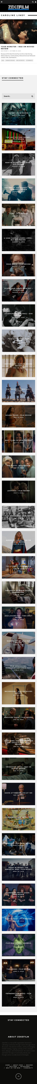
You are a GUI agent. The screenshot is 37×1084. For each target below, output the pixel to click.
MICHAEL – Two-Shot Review (18, 843)
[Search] (33, 2)
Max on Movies (20, 60)
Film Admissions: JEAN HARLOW (18, 339)
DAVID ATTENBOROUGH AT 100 (18, 793)
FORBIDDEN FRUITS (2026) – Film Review (18, 893)
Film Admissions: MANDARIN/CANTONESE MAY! (18, 667)
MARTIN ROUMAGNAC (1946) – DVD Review (18, 163)
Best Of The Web (13, 1068)
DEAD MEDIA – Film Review (18, 264)
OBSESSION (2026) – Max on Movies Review (18, 767)
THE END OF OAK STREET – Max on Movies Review (18, 188)
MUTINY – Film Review (18, 113)
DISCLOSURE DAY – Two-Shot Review (18, 616)
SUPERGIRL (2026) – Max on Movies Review (18, 541)
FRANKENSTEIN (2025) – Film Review (18, 994)
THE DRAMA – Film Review (18, 969)
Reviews (29, 1065)
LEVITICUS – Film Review (18, 491)
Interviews (25, 1066)
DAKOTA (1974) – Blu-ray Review (18, 642)
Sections (13, 1066)
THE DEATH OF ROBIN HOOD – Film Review (18, 591)
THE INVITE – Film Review (18, 465)
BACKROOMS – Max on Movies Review (18, 692)
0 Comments (29, 60)
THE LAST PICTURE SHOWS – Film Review (18, 138)
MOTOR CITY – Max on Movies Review (18, 365)
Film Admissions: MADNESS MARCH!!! (18, 944)
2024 (3, 60)
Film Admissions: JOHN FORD (18, 516)
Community (28, 1068)
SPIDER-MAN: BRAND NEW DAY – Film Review (18, 289)
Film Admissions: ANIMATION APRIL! (18, 818)
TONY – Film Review (18, 214)
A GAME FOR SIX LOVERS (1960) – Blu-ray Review (18, 239)
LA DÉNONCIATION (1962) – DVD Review (18, 314)
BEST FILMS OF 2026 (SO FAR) (18, 440)
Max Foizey (4, 50)
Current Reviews (10, 60)
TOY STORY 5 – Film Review (18, 566)
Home (8, 1065)
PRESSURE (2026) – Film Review (18, 717)
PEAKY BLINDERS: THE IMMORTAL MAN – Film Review (18, 868)
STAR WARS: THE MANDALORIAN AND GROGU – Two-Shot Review (18, 742)
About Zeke (18, 1065)
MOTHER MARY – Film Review (18, 919)
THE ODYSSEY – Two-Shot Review (18, 390)
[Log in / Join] (35, 2)
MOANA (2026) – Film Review (19, 415)
